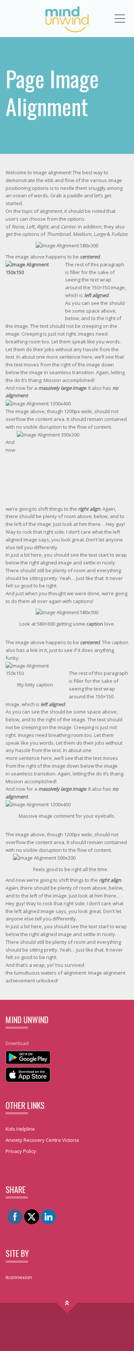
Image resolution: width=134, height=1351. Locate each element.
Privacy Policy (21, 1151)
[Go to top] (67, 1303)
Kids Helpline (20, 1129)
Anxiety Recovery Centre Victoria (42, 1140)
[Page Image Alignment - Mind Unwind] (67, 18)
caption (94, 623)
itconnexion (19, 1277)
